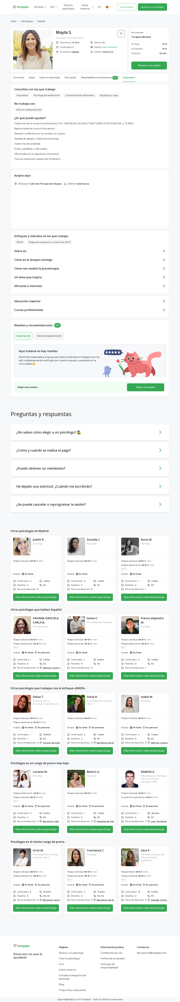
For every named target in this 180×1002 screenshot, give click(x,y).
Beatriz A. (93, 772)
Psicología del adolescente (47, 95)
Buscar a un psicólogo (152, 7)
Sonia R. (92, 697)
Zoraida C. (94, 539)
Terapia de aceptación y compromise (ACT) (49, 242)
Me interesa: (137, 32)
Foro (61, 964)
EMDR (19, 242)
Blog (61, 984)
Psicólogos (27, 21)
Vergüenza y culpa (109, 95)
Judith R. (38, 539)
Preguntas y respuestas (72, 990)
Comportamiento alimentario (79, 95)
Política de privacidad (113, 958)
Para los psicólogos (69, 958)
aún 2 (123, 568)
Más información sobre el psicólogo (36, 597)
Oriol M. (38, 850)
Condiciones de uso (111, 953)
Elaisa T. (38, 697)
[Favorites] (99, 7)
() (23, 336)
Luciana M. (40, 772)
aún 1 (123, 647)
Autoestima (22, 95)
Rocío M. (146, 539)
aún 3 (15, 801)
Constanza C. (96, 850)
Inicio (13, 21)
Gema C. (92, 618)
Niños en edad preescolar (28, 109)
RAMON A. (148, 772)
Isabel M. (147, 697)
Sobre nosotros (67, 969)
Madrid (41, 21)
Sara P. (145, 850)
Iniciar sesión (126, 7)
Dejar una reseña (145, 387)
